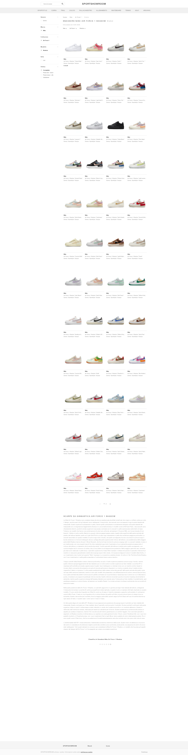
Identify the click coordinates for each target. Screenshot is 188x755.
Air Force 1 (46, 40)
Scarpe (65, 17)
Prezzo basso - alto (48, 75)
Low (44, 60)
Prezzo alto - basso (48, 72)
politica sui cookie (86, 752)
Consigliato (46, 70)
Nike (44, 30)
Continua (144, 752)
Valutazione (46, 77)
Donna (45, 20)
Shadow (45, 50)
